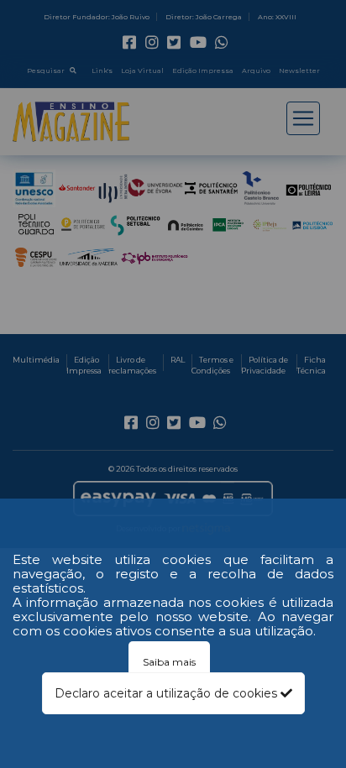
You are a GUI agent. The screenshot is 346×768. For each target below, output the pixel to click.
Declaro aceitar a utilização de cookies (167, 693)
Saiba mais (169, 662)
